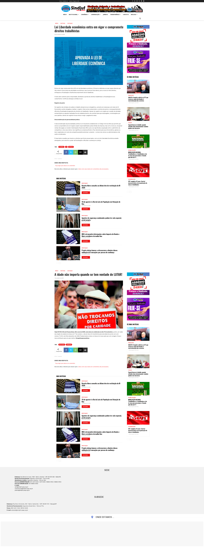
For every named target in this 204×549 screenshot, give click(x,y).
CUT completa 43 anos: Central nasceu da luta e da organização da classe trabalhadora (137, 183)
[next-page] (60, 263)
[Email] (80, 152)
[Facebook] (132, 1)
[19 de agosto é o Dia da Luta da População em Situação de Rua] (68, 204)
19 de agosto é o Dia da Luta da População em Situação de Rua (101, 203)
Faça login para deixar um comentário (65, 165)
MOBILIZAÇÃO (132, 150)
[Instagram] (135, 1)
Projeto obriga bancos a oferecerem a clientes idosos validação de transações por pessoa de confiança (99, 251)
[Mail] (137, 1)
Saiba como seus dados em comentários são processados (93, 169)
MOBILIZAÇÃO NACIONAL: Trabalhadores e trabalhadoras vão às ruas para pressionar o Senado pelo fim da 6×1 (137, 154)
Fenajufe (131, 95)
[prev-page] (57, 263)
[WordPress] (141, 1)
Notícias (63, 23)
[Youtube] (144, 1)
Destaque (70, 23)
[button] (140, 18)
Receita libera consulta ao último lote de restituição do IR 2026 (101, 186)
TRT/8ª (130, 122)
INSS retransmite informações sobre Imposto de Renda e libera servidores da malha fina (100, 235)
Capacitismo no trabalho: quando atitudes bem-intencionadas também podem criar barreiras (138, 126)
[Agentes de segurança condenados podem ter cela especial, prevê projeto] (68, 221)
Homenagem (131, 179)
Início (56, 23)
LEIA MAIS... (86, 192)
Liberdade (71, 147)
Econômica (61, 147)
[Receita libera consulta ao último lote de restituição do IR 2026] (68, 188)
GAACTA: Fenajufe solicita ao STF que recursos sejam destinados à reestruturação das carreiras (138, 99)
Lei (66, 147)
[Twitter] (139, 1)
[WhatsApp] (75, 152)
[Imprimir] (85, 152)
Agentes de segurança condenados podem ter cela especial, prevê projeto (102, 219)
